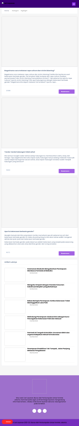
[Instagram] (45, 411)
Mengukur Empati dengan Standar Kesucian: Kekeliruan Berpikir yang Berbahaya (45, 286)
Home (6, 11)
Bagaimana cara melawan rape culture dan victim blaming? (29, 70)
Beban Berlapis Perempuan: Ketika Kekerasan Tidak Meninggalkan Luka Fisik (48, 302)
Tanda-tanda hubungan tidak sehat (19, 152)
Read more (65, 92)
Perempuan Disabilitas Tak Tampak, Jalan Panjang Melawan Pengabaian (48, 349)
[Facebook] (34, 411)
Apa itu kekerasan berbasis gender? (19, 231)
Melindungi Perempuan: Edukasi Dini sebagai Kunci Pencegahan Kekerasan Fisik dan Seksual (48, 318)
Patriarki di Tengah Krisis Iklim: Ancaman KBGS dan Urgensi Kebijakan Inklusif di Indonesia (48, 334)
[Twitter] (39, 411)
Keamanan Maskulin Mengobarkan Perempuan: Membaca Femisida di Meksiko (47, 270)
